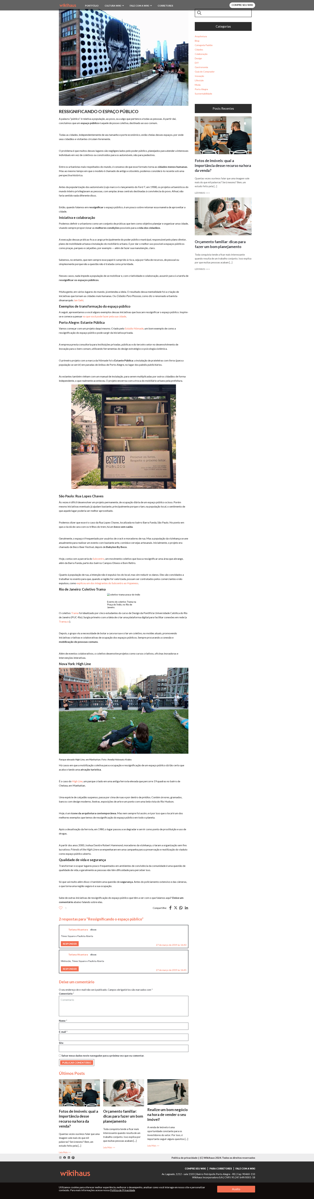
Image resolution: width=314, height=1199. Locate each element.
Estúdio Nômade (134, 328)
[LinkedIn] (186, 908)
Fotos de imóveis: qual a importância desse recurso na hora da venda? (223, 165)
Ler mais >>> (202, 192)
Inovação (199, 76)
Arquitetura (201, 36)
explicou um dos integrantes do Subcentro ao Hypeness (107, 583)
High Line (77, 781)
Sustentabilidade (203, 93)
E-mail (63, 1031)
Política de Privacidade (122, 1190)
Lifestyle (199, 80)
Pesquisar (200, 12)
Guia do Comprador (205, 71)
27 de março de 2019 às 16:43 (171, 944)
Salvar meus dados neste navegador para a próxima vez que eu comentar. (102, 1055)
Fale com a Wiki (139, 5)
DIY (197, 62)
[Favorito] (60, 908)
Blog (197, 40)
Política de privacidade (185, 1157)
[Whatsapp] (181, 908)
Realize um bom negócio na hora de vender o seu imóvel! (167, 1114)
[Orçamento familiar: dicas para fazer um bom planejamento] (123, 1080)
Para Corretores (220, 1168)
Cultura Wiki (113, 5)
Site (61, 1042)
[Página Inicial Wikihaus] (75, 1173)
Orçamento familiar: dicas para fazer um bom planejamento (123, 1116)
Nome (63, 1020)
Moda (198, 84)
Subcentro (98, 558)
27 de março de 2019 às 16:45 (171, 970)
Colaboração (201, 54)
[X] (175, 908)
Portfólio (92, 5)
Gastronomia (201, 67)
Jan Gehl (78, 300)
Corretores (165, 5)
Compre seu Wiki (242, 4)
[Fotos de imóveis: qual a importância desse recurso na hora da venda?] (79, 1080)
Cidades (199, 49)
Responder (70, 943)
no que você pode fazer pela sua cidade (104, 316)
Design (198, 58)
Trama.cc (64, 621)
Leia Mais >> (65, 1152)
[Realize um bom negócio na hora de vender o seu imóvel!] (167, 1080)
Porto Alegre (201, 89)
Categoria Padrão (204, 45)
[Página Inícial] (68, 4)
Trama (74, 613)
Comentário (66, 993)
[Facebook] (170, 908)
